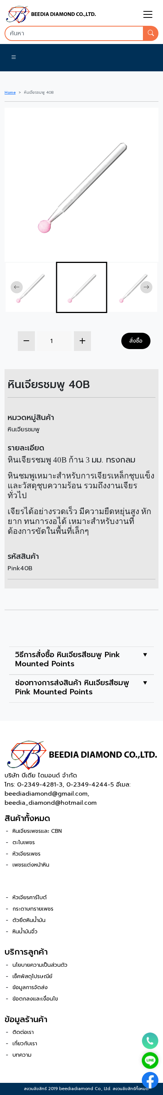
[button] (14, 57)
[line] (150, 1060)
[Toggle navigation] (147, 14)
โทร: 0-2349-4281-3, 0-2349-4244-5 (60, 784)
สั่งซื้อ (136, 341)
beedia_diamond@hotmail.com (51, 802)
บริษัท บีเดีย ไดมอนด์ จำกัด (41, 775)
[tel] (150, 1040)
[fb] (150, 1080)
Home (10, 92)
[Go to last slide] (17, 287)
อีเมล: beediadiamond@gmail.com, (67, 789)
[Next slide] (146, 287)
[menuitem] (30, 287)
